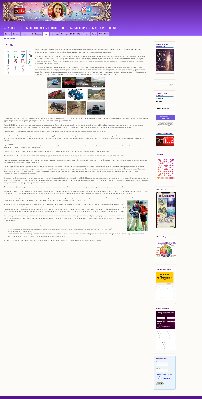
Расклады (64, 34)
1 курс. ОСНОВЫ (27, 34)
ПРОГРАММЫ (103, 34)
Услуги (46, 34)
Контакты (38, 34)
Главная (6, 39)
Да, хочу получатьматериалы (165, 117)
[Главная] (57, 11)
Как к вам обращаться (162, 108)
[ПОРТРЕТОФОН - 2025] (165, 71)
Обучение (16, 34)
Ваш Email (159, 101)
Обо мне (7, 34)
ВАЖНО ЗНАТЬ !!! (76, 34)
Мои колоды (55, 34)
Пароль (158, 368)
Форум (94, 34)
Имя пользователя (162, 362)
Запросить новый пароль (164, 378)
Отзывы (86, 34)
